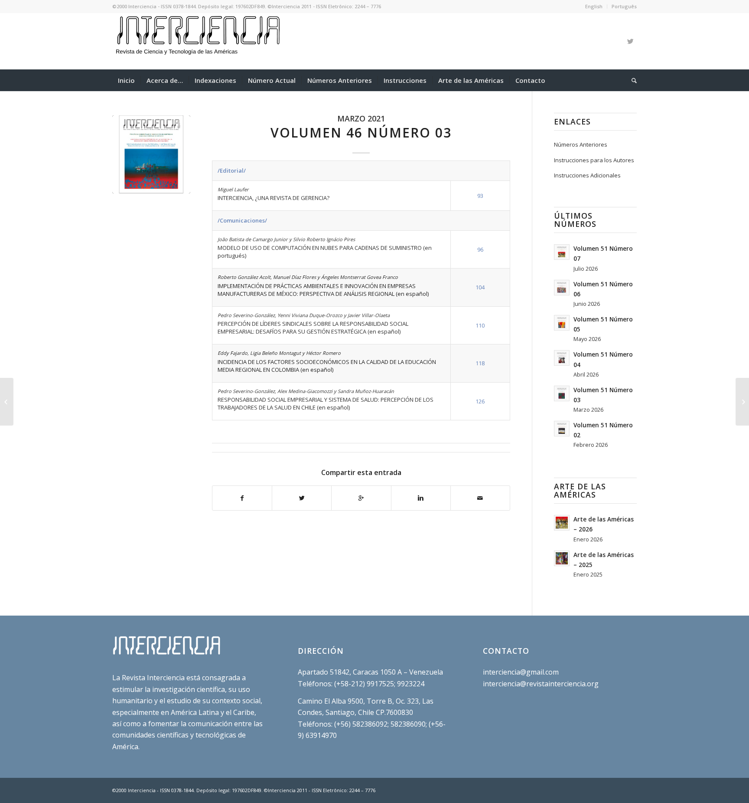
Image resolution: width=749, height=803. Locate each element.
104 (480, 287)
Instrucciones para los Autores (594, 160)
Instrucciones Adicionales (587, 175)
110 (480, 325)
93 (480, 196)
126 (480, 401)
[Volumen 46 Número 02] (6, 402)
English (593, 6)
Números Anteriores (580, 144)
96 (480, 249)
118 (480, 363)
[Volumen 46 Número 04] (742, 402)
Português (624, 6)
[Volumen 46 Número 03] (151, 154)
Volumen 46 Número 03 (361, 132)
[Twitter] (630, 41)
